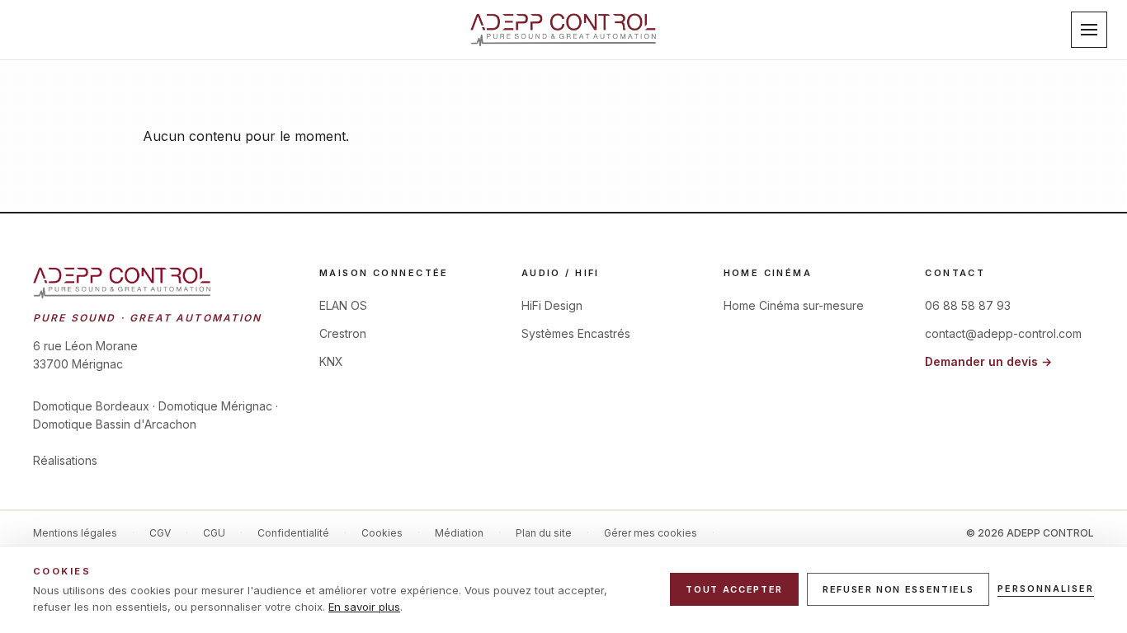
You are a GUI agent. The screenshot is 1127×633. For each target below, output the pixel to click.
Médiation (459, 533)
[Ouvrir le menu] (1089, 30)
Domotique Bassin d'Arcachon (114, 424)
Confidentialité (293, 533)
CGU (214, 533)
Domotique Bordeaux (91, 406)
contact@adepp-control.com (1003, 333)
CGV (160, 533)
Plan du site (544, 533)
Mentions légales (75, 533)
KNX (331, 361)
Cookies (382, 533)
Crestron (342, 333)
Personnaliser (1045, 588)
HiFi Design (551, 305)
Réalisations (65, 460)
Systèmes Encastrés (575, 333)
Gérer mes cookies (650, 533)
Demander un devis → (988, 361)
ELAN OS (343, 305)
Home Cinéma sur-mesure (794, 305)
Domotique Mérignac (215, 406)
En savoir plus (364, 606)
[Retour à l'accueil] (563, 29)
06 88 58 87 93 (968, 305)
